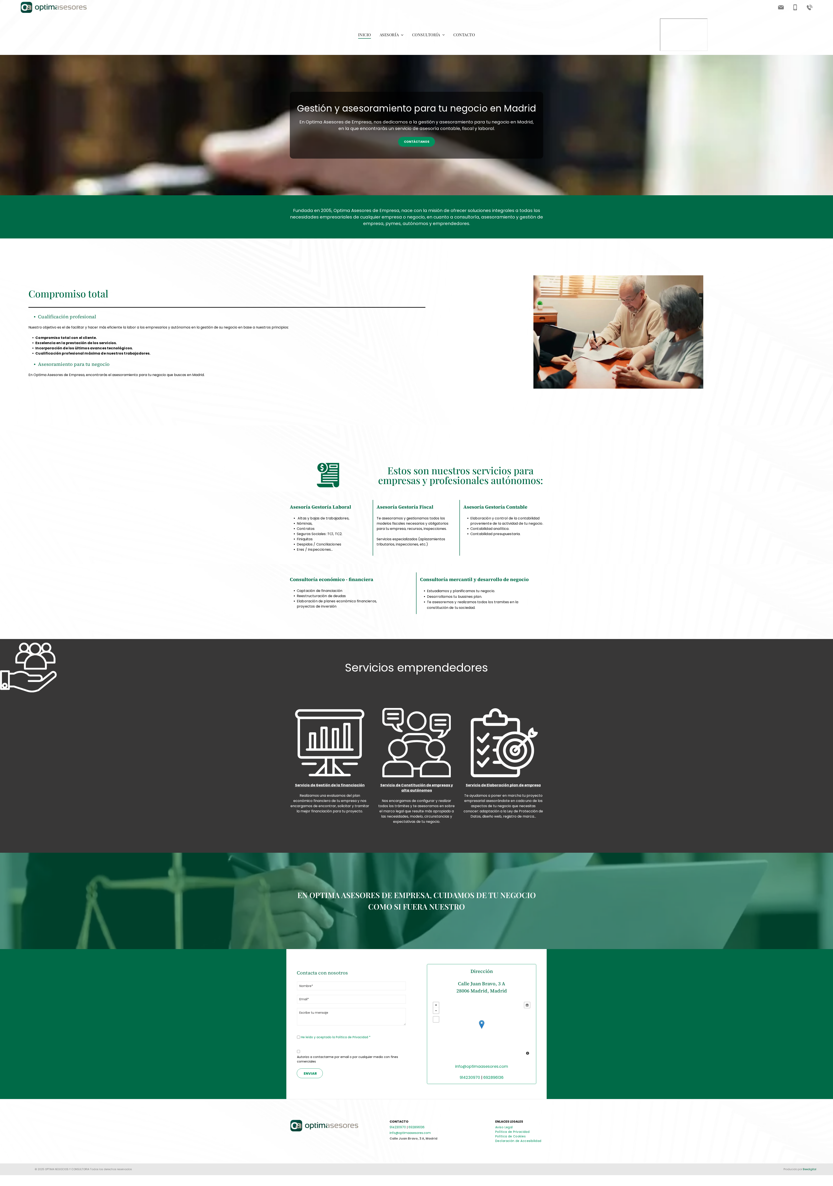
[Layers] (527, 1005)
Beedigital (809, 1169)
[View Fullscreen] (436, 1019)
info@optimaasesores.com (481, 1066)
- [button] (436, 1011)
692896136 (493, 1077)
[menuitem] (364, 35)
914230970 (470, 1077)
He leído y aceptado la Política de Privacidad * (336, 1037)
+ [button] (436, 1005)
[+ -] (482, 1029)
